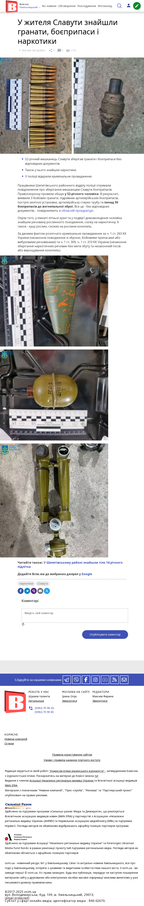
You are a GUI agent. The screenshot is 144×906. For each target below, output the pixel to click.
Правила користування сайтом (72, 754)
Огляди (9, 743)
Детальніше (36, 701)
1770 (71, 51)
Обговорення (67, 6)
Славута (43, 583)
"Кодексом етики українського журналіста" (77, 771)
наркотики (26, 583)
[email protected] (17, 898)
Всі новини (49, 6)
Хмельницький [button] (29, 7)
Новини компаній (15, 739)
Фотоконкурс (106, 6)
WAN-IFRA (11, 785)
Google (87, 574)
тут (96, 776)
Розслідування (86, 6)
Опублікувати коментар (105, 634)
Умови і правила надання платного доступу (72, 760)
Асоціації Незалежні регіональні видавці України (61, 780)
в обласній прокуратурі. (77, 210)
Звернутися (69, 701)
